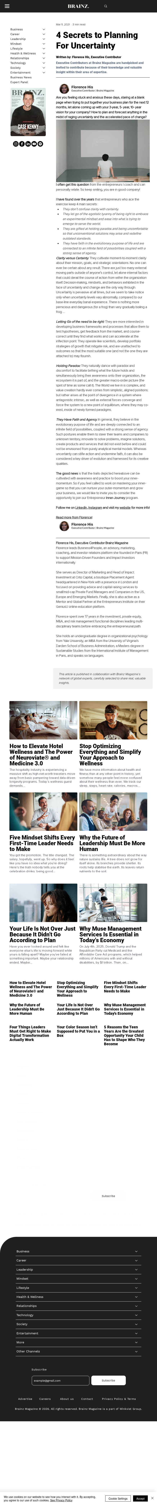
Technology (18, 63)
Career (15, 34)
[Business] (44, 29)
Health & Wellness (23, 53)
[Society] (44, 67)
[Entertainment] (44, 72)
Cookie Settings (118, 1498)
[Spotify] (40, 144)
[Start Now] (43, 767)
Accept (140, 1498)
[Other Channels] (136, 1167)
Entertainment (20, 72)
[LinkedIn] (28, 144)
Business (16, 29)
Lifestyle (16, 48)
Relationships (19, 58)
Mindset (15, 43)
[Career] (44, 34)
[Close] (152, 1498)
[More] (136, 1158)
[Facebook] (22, 144)
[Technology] (44, 63)
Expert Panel (19, 82)
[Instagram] (16, 144)
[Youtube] (34, 144)
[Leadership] (44, 39)
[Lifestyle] (44, 48)
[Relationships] (44, 58)
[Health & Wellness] (44, 53)
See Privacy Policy (61, 1500)
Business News (21, 77)
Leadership (18, 39)
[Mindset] (44, 43)
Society (15, 67)
